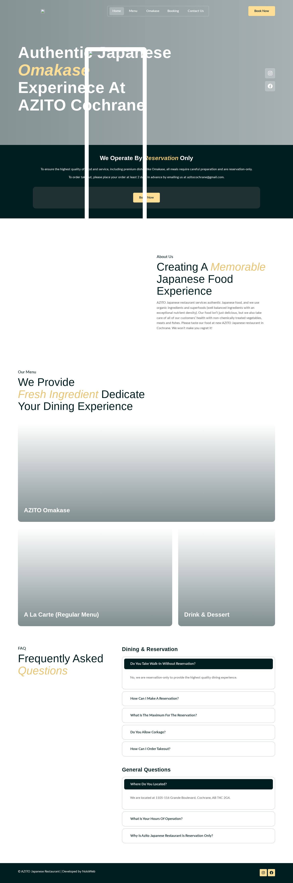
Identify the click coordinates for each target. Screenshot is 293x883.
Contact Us (196, 11)
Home (116, 11)
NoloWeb (88, 871)
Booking (173, 11)
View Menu (38, 522)
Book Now (261, 11)
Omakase (152, 11)
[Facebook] (270, 86)
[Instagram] (270, 73)
